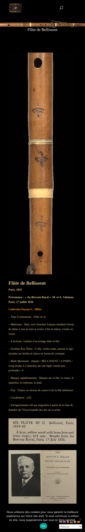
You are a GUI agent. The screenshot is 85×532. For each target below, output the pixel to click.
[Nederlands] (61, 521)
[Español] (78, 521)
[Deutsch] (71, 521)
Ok (43, 526)
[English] (64, 521)
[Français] (68, 521)
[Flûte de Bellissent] (42, 273)
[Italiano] (75, 521)
